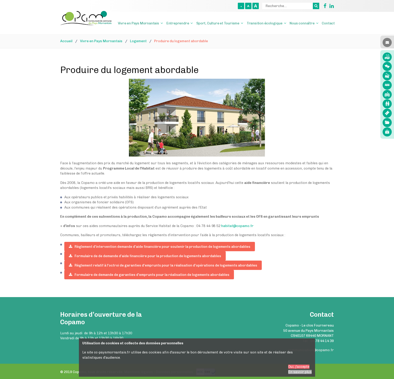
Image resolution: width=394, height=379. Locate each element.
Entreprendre (177, 23)
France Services (387, 85)
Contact (328, 23)
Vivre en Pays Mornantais (138, 23)
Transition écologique (265, 23)
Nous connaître (302, 23)
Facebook (323, 6)
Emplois (387, 131)
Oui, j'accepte (298, 367)
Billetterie (387, 113)
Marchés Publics (387, 122)
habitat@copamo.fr (237, 226)
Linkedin (330, 6)
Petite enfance (387, 94)
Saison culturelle (387, 66)
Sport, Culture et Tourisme (217, 23)
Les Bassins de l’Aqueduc (387, 57)
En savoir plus (300, 372)
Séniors (387, 103)
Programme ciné (387, 75)
